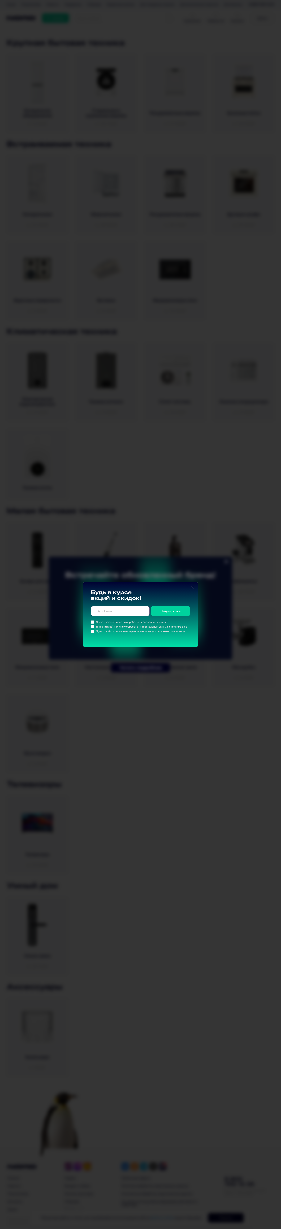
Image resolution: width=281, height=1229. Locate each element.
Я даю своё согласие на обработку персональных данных (132, 622)
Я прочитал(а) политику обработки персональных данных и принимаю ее (141, 626)
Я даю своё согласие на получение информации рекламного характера (140, 631)
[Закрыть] (192, 587)
